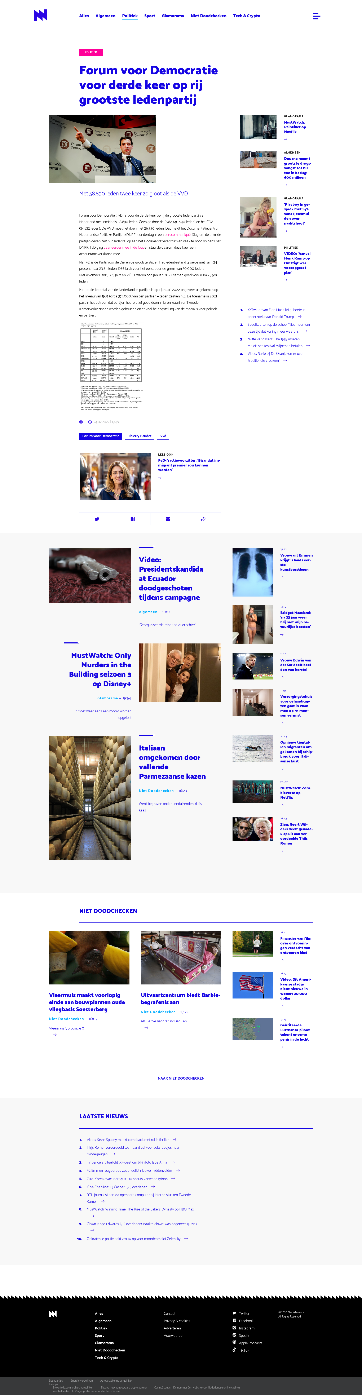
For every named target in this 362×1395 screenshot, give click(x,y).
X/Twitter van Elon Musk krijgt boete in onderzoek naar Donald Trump (276, 313)
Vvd (163, 436)
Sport (149, 16)
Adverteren (172, 1328)
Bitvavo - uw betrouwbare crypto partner (124, 1387)
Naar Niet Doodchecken (181, 1078)
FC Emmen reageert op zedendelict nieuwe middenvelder (129, 1171)
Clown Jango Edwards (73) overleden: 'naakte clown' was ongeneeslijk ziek (142, 1224)
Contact (169, 1314)
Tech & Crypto (246, 16)
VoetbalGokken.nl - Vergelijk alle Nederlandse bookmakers (86, 1391)
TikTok (243, 1350)
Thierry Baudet (139, 436)
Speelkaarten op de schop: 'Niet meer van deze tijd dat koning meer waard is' (279, 328)
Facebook (245, 1321)
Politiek (130, 16)
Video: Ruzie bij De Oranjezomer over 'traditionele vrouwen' (276, 357)
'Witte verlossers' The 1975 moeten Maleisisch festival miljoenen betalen (275, 342)
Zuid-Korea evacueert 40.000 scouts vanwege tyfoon (127, 1179)
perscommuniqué (177, 235)
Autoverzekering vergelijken (116, 1380)
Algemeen (105, 16)
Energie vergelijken (82, 1380)
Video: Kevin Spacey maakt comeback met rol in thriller (128, 1140)
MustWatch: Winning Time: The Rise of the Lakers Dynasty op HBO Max (140, 1209)
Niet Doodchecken (208, 16)
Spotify (243, 1336)
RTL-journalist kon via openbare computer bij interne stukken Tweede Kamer (139, 1198)
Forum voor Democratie (100, 436)
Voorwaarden (174, 1336)
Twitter (244, 1314)
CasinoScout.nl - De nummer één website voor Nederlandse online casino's (197, 1387)
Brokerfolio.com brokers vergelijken (73, 1387)
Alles (84, 16)
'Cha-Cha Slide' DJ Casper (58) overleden (117, 1187)
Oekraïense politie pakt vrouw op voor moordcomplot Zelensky (134, 1239)
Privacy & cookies (177, 1321)
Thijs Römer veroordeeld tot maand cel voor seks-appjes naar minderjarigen (133, 1150)
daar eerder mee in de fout (124, 247)
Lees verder (150, 476)
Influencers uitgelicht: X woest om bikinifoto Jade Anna (127, 1162)
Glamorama (173, 16)
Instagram (246, 1328)
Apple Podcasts (250, 1343)
